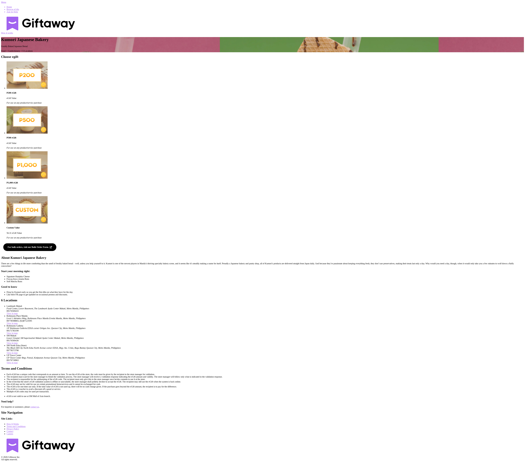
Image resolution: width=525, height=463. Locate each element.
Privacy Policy (13, 429)
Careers (10, 434)
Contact (10, 431)
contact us (34, 407)
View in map (12, 313)
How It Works (13, 424)
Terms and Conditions (16, 426)
